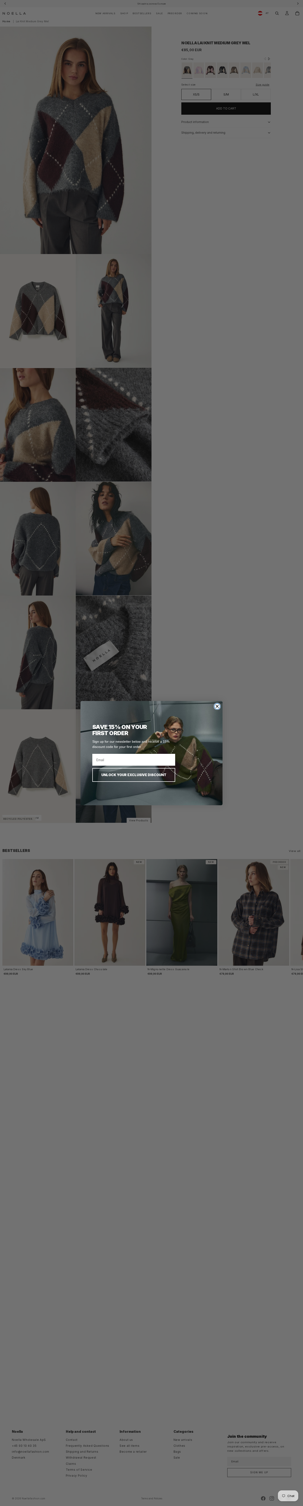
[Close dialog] (217, 706)
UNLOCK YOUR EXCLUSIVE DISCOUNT (133, 775)
